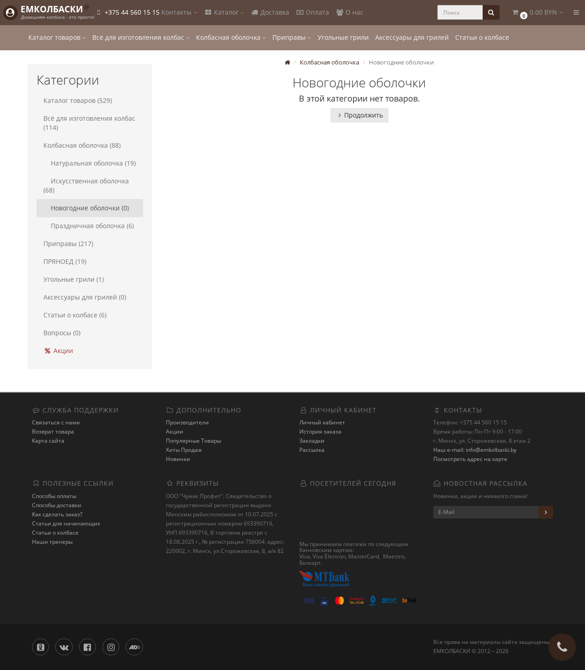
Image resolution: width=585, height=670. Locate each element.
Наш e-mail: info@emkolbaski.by (474, 450)
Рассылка (311, 450)
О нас (353, 12)
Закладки (311, 441)
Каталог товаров (55, 37)
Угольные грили (343, 37)
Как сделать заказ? (57, 514)
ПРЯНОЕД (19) (64, 261)
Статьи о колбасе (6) (74, 315)
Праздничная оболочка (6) (92, 225)
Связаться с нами (56, 422)
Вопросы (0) (61, 332)
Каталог (226, 12)
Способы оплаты (54, 496)
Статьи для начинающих (66, 523)
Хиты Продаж (184, 450)
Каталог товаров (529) (77, 100)
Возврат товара (53, 431)
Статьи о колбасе (482, 37)
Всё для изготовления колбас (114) (89, 123)
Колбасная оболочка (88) (82, 145)
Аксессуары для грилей (412, 37)
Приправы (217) (68, 243)
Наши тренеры (52, 542)
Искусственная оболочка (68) (86, 185)
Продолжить (363, 115)
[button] (537, 12)
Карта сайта (48, 441)
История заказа (320, 431)
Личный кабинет (322, 422)
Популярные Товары (193, 441)
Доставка (274, 12)
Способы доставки (56, 505)
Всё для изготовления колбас (139, 37)
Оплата (316, 12)
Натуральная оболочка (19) (93, 163)
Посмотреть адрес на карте (470, 459)
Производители (187, 422)
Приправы (290, 37)
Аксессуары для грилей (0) (84, 297)
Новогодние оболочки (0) (90, 208)
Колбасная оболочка (229, 37)
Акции (62, 350)
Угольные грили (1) (73, 279)
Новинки (178, 459)
